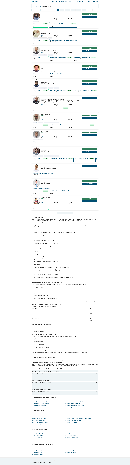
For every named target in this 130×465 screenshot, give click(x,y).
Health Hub (81, 1)
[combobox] (36, 10)
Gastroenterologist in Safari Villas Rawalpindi (72, 424)
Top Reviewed (79, 9)
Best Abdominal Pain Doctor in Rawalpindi (71, 437)
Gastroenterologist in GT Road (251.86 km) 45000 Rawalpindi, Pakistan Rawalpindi (78, 418)
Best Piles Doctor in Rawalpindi (37, 437)
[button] (94, 1)
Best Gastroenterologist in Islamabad (38, 448)
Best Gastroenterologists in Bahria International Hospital (74, 401)
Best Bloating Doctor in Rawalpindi (37, 439)
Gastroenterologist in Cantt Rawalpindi (71, 413)
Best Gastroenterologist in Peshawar (37, 450)
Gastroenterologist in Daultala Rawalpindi (71, 416)
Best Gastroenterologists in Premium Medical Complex (40, 401)
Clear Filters (62, 9)
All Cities (47, 460)
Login (97, 1)
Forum (85, 1)
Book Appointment (89, 16)
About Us (39, 460)
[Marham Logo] (35, 2)
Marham (33, 6)
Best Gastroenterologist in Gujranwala (71, 452)
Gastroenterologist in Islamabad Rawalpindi (38, 420)
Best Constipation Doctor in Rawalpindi (71, 433)
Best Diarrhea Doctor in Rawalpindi (37, 433)
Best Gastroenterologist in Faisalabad (71, 448)
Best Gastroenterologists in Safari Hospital (38, 407)
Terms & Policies (34, 460)
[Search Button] (58, 10)
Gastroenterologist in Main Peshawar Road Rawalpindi (73, 420)
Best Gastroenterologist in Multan (70, 450)
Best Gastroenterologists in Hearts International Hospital (41, 403)
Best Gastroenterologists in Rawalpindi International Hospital (74, 405)
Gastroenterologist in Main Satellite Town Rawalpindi (40, 422)
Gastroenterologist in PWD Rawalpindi (71, 422)
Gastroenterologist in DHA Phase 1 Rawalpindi (39, 418)
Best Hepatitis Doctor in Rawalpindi (37, 435)
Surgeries (66, 1)
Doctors (44, 460)
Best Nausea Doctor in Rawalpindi (70, 435)
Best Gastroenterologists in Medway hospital (72, 407)
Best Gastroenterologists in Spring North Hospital (39, 405)
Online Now (83, 9)
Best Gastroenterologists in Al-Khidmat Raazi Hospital (73, 403)
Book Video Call (89, 14)
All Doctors (52, 460)
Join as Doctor (89, 1)
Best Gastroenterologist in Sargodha (37, 454)
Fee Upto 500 (73, 9)
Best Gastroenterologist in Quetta (37, 452)
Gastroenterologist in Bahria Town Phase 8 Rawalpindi (40, 416)
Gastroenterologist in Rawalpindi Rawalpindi (39, 424)
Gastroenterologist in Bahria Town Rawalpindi (39, 413)
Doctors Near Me (67, 9)
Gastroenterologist (38, 6)
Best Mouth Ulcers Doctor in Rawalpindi (71, 439)
